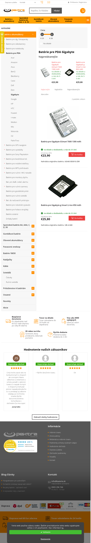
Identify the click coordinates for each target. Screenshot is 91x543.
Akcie (5, 307)
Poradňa (53, 457)
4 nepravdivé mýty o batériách (14, 491)
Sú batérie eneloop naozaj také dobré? (17, 484)
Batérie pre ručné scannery (17, 186)
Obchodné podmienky (58, 453)
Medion (14, 122)
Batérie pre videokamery (15, 44)
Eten (12, 90)
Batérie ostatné (12, 214)
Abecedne (44, 94)
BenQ (13, 71)
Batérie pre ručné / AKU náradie (18, 173)
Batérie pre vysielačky (14, 150)
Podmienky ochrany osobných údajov (63, 443)
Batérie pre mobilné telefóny (17, 163)
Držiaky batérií (11, 219)
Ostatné (6, 295)
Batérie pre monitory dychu (17, 177)
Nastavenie (45, 539)
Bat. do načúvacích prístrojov (17, 200)
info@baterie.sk (58, 481)
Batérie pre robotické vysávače (18, 205)
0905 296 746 (57, 487)
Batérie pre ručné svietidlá (16, 196)
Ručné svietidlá (12, 282)
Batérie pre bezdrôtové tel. (16, 159)
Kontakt (22, 2)
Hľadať (57, 10)
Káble (5, 266)
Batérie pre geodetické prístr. (17, 191)
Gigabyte (15, 94)
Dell (12, 85)
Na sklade (47, 43)
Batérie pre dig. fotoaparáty (17, 39)
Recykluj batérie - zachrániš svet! (15, 487)
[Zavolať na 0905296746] (44, 2)
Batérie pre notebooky (15, 48)
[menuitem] (8, 20)
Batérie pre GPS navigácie (16, 145)
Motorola (14, 131)
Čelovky (9, 277)
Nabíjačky (7, 259)
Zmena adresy (55, 436)
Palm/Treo (15, 140)
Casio (13, 81)
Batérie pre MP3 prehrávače (17, 168)
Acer (12, 58)
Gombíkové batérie (11, 234)
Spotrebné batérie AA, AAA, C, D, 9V (16, 226)
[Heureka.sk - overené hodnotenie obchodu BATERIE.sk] (20, 446)
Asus (13, 67)
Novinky (7, 301)
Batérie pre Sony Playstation (17, 154)
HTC (12, 108)
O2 (12, 136)
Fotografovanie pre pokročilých (14, 481)
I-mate (13, 117)
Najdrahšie (58, 89)
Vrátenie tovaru (55, 432)
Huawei (14, 113)
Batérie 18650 (9, 253)
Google (14, 99)
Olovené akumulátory (13, 240)
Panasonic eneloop (11, 246)
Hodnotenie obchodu (57, 446)
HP (12, 104)
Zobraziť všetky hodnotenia (45, 417)
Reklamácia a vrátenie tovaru (60, 439)
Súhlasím (46, 532)
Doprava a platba (11, 2)
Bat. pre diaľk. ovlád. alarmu (17, 182)
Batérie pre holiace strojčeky (17, 209)
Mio (12, 127)
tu (63, 528)
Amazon (14, 62)
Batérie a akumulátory (13, 34)
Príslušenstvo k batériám (14, 288)
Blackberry (15, 76)
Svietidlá (7, 272)
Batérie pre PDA (13, 53)
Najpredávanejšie (73, 89)
